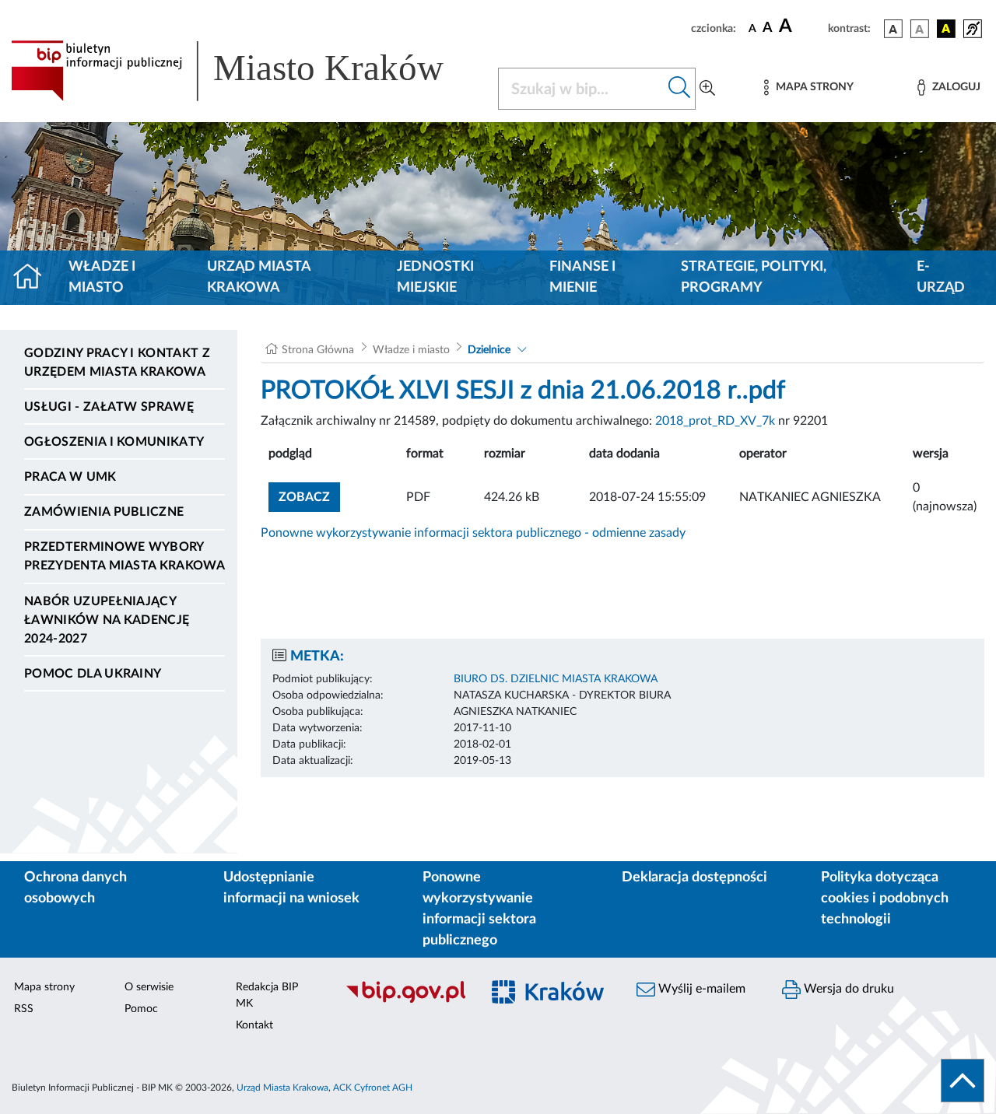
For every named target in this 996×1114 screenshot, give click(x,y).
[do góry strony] (963, 1081)
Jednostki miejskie (435, 277)
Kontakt (254, 1025)
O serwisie (149, 987)
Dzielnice (489, 350)
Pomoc (141, 1009)
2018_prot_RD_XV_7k (715, 421)
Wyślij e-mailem (700, 989)
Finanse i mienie (582, 277)
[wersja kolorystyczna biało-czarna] (919, 28)
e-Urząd (941, 277)
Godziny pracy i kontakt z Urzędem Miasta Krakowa (117, 362)
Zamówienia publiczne (104, 512)
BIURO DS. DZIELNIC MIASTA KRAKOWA (556, 679)
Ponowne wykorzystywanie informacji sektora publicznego (479, 909)
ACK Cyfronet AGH (372, 1087)
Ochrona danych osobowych (75, 888)
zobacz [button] (309, 496)
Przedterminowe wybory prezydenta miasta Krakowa (124, 556)
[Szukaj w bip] (680, 89)
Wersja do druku (847, 989)
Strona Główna (318, 350)
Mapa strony (44, 987)
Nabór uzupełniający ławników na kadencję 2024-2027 (106, 620)
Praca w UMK (70, 477)
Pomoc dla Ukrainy (92, 673)
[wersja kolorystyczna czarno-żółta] (946, 28)
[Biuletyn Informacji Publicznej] (405, 1000)
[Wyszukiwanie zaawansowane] (707, 88)
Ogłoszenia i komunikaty (114, 442)
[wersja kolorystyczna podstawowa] (893, 28)
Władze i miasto (101, 277)
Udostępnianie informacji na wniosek (291, 888)
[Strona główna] (34, 278)
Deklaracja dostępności (694, 878)
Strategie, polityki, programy (753, 277)
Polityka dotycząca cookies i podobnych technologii (885, 899)
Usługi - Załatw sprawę (109, 407)
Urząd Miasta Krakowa (258, 277)
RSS (23, 1009)
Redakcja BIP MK (267, 995)
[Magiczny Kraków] (550, 1001)
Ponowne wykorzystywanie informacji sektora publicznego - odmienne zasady (473, 533)
